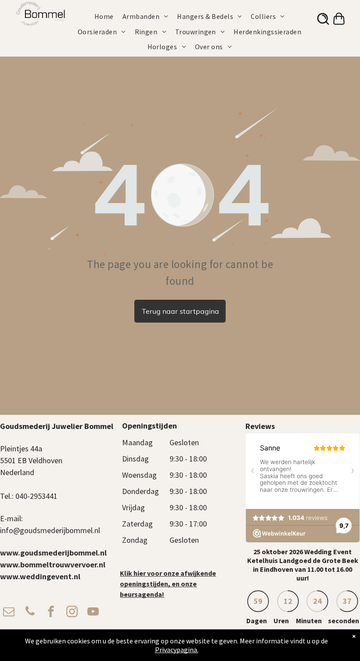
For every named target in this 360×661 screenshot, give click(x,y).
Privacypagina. (176, 649)
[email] (9, 612)
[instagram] (72, 612)
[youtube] (93, 612)
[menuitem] (108, 16)
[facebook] (51, 612)
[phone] (30, 612)
